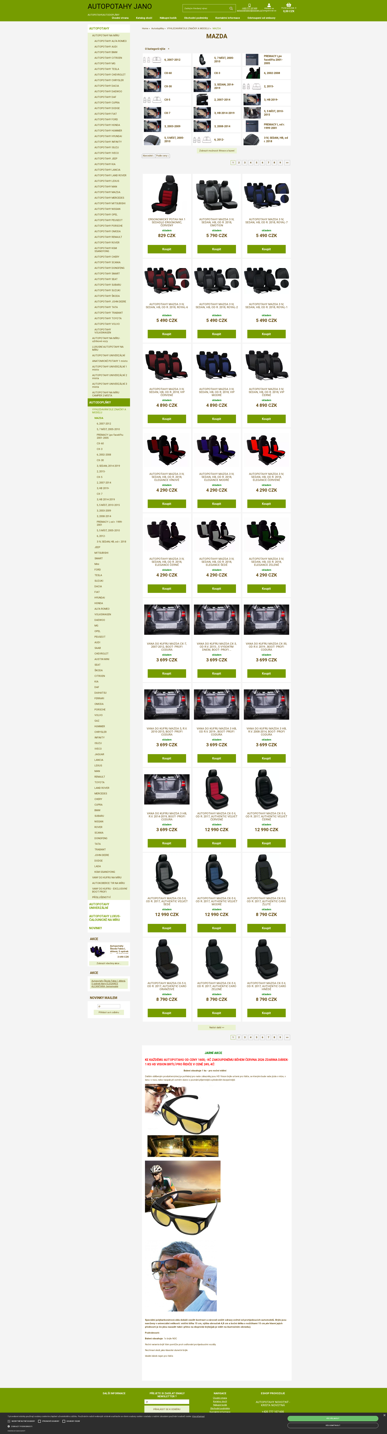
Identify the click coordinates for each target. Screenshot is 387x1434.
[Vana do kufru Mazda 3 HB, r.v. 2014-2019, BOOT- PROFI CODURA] (167, 789)
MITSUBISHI (101, 552)
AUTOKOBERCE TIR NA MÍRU (108, 883)
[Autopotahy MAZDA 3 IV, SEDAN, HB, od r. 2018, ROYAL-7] (266, 195)
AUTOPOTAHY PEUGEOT (108, 220)
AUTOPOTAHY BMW (105, 52)
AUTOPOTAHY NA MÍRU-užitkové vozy (106, 340)
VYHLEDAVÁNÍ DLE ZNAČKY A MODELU (109, 411)
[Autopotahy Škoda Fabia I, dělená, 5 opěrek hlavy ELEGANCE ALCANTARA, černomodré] (97, 952)
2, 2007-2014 (222, 99)
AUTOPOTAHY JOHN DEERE (110, 301)
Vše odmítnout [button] (333, 1425)
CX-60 (168, 73)
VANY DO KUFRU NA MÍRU (107, 877)
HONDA (98, 603)
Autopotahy (99, 28)
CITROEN (99, 675)
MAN (97, 771)
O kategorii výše (155, 48)
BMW (97, 810)
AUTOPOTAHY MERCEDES (109, 197)
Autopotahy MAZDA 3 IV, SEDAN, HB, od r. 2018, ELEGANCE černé (166, 562)
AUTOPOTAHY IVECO (106, 152)
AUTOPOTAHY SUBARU (107, 284)
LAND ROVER (101, 787)
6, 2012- (219, 139)
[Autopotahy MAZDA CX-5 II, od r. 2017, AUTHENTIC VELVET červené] (217, 789)
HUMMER (99, 726)
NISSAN (98, 821)
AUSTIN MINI (101, 659)
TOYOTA (99, 782)
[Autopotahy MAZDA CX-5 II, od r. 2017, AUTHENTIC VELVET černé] (266, 789)
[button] (106, 1426)
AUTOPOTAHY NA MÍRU (105, 35)
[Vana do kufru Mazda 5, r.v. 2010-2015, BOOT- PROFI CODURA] (167, 704)
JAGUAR (99, 754)
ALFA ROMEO (102, 608)
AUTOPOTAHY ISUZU (106, 147)
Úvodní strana (120, 17)
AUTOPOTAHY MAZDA (107, 192)
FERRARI (99, 698)
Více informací (198, 1416)
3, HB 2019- (271, 99)
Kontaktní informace (227, 17)
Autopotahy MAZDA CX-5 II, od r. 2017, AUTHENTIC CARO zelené (216, 986)
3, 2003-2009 (172, 126)
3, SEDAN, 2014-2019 (224, 86)
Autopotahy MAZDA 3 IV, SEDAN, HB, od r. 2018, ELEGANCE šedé (216, 562)
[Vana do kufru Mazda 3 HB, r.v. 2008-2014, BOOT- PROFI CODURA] (266, 704)
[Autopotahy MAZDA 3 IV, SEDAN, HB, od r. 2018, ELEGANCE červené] (266, 450)
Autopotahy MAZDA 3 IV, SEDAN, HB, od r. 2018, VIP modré (216, 392)
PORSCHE (100, 709)
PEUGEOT (100, 636)
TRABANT (100, 849)
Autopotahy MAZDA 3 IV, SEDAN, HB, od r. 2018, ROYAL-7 (266, 221)
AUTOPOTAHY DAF (105, 96)
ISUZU (98, 743)
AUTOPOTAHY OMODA (107, 231)
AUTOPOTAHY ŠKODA (107, 295)
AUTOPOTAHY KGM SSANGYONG (105, 250)
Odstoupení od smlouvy (261, 17)
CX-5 (167, 99)
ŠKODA (98, 670)
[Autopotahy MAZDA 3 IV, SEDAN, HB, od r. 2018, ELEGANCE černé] (167, 535)
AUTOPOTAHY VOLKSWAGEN (102, 331)
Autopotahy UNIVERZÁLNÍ (99, 906)
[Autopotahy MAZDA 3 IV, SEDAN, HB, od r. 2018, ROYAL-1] (266, 280)
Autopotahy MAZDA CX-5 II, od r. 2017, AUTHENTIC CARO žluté (266, 901)
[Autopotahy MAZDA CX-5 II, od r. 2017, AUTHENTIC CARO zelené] (217, 959)
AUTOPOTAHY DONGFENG (109, 267)
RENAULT (99, 776)
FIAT (97, 591)
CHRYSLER (100, 731)
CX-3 (217, 73)
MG (96, 625)
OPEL (97, 631)
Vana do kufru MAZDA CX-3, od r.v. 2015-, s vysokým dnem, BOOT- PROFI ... (217, 646)
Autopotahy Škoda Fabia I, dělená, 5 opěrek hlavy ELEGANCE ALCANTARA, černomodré (119, 949)
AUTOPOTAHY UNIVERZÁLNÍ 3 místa (109, 385)
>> (287, 162)
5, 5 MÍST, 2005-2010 (174, 139)
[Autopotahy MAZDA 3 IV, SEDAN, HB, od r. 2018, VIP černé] (266, 365)
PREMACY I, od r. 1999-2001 (274, 126)
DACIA (98, 586)
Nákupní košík (168, 17)
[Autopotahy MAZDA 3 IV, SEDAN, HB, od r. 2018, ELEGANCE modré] (216, 450)
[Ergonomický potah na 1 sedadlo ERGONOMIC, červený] (166, 195)
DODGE (98, 860)
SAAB (97, 647)
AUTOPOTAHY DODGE (107, 108)
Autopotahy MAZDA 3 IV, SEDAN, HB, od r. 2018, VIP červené (167, 392)
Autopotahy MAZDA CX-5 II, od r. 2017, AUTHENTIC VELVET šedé (167, 901)
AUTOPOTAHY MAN (105, 186)
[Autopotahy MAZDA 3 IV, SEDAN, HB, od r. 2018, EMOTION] (216, 195)
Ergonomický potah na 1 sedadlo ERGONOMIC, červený (166, 222)
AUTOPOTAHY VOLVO (107, 323)
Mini (96, 563)
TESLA (98, 575)
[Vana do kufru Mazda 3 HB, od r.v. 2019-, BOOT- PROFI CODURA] (216, 704)
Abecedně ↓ (148, 155)
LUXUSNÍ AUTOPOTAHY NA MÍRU (108, 348)
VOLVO (98, 715)
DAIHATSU (100, 692)
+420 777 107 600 (249, 8)
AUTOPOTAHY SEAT (106, 279)
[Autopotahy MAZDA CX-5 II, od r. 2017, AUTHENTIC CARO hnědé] (266, 959)
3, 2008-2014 (222, 126)
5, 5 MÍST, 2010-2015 (274, 113)
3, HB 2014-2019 (224, 113)
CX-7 (167, 113)
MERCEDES (100, 793)
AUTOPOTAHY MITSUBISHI (109, 203)
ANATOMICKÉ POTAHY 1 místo (110, 360)
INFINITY (99, 737)
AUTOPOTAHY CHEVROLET (110, 74)
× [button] (384, 1415)
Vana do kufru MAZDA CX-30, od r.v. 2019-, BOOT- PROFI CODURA (266, 646)
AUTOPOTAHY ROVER (106, 242)
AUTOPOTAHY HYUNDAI (108, 136)
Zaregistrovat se (269, 11)
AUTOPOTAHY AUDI (105, 46)
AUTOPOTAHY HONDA (107, 124)
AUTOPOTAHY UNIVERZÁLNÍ (108, 355)
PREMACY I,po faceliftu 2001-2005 (273, 59)
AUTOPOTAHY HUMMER (108, 130)
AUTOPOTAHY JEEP (105, 158)
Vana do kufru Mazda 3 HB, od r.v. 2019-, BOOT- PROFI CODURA (217, 731)
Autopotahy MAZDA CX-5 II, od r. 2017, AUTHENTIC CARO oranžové (166, 986)
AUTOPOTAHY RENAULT (108, 236)
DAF (96, 687)
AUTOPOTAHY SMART (107, 273)
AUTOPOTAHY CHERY (106, 256)
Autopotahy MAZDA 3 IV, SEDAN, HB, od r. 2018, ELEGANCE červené (266, 477)
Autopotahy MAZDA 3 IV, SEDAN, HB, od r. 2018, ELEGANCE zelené (266, 562)
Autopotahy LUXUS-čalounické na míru (105, 918)
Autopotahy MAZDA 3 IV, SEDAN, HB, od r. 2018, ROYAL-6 (167, 306)
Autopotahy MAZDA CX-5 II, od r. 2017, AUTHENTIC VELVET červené (216, 816)
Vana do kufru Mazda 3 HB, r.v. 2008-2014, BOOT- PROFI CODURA (266, 731)
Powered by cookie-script (16, 1431)
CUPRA (98, 804)
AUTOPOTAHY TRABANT (108, 312)
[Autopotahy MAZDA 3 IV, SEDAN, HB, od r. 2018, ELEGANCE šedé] (216, 535)
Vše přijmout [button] (333, 1418)
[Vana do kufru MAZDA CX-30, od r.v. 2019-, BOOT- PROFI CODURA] (266, 620)
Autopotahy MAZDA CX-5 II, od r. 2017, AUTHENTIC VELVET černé (266, 816)
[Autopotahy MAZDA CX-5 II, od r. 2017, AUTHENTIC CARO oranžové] (167, 959)
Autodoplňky (100, 402)
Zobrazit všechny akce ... (109, 963)
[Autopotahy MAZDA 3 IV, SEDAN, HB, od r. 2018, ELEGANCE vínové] (167, 450)
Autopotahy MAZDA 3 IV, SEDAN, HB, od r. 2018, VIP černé (266, 392)
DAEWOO (99, 619)
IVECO (98, 748)
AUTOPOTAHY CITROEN (108, 57)
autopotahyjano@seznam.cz (249, 10)
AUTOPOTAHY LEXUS (106, 180)
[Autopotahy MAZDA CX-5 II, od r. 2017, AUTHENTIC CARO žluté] (266, 874)
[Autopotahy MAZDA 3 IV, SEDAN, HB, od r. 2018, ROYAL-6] (167, 280)
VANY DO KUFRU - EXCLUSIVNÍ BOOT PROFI (109, 890)
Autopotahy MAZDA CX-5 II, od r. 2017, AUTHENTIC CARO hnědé (266, 986)
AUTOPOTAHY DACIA (106, 85)
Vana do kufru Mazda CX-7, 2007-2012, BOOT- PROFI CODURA (167, 646)
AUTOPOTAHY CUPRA (107, 102)
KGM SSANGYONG (104, 871)
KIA (96, 681)
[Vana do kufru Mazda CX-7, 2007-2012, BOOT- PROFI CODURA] (167, 620)
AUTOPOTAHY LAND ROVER (110, 175)
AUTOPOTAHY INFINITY (108, 141)
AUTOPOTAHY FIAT (105, 113)
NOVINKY (95, 928)
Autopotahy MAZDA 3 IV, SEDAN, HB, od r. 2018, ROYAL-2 (217, 306)
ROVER (98, 827)
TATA (97, 843)
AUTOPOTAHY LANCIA (107, 169)
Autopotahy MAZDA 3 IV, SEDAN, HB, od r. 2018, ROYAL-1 (266, 306)
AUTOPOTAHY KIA (104, 164)
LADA (97, 866)
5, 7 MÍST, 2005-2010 (224, 59)
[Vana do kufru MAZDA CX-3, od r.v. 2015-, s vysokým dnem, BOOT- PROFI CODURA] (216, 620)
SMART (98, 558)
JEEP (97, 547)
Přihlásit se (269, 8)
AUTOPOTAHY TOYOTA (108, 318)
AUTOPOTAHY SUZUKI (107, 290)
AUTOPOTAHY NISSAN (107, 208)
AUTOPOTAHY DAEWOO (108, 91)
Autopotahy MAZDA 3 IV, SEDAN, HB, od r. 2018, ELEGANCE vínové (166, 477)
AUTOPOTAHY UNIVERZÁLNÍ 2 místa (109, 377)
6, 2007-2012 (172, 59)
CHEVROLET (101, 653)
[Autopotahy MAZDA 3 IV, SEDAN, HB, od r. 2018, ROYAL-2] (216, 280)
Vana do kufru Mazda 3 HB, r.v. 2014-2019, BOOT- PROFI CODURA (167, 816)
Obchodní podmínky (196, 17)
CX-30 (168, 86)
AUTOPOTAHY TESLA (106, 68)
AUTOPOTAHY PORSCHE (108, 225)
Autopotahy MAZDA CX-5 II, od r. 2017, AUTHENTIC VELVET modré (216, 901)
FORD (97, 569)
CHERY (98, 799)
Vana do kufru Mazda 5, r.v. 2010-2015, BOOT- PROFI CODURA (167, 731)
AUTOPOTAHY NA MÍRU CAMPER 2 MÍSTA (105, 394)
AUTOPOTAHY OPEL (106, 214)
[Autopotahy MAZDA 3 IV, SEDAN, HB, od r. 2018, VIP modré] (216, 365)
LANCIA (98, 759)
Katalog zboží (144, 17)
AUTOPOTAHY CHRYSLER (109, 80)
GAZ (96, 720)
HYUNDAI (99, 597)
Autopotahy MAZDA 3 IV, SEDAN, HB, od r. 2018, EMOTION (216, 222)
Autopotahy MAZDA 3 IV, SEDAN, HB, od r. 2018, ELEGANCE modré (216, 477)
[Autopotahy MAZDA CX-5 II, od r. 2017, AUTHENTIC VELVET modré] (217, 874)
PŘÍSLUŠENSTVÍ (101, 897)
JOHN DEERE (101, 855)
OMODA (99, 703)
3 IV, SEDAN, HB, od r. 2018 (276, 139)
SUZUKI (98, 580)
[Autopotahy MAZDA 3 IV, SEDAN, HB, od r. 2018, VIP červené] (167, 365)
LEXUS (98, 765)
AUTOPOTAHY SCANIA (107, 262)
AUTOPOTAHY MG (104, 63)
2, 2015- (269, 86)
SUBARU (99, 815)
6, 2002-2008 (272, 73)
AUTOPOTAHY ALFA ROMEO (110, 41)
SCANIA (98, 832)
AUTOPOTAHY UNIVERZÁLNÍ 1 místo (109, 368)
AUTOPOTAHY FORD (106, 119)
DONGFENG (100, 838)
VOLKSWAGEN (102, 614)
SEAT (97, 664)
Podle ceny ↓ (162, 155)
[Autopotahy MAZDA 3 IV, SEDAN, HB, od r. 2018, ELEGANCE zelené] (266, 535)
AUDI (97, 642)
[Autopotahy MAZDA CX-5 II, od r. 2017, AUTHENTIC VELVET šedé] (167, 874)
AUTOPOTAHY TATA (106, 307)
